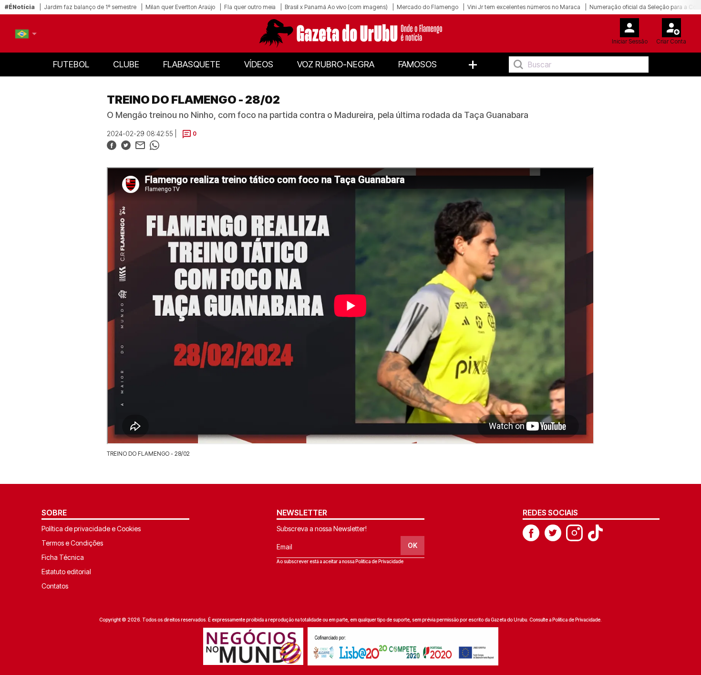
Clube (126, 64)
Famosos (417, 64)
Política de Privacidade (379, 561)
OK (412, 545)
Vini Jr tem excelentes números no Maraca (523, 7)
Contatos (54, 586)
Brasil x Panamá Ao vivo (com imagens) (336, 7)
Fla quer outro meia (250, 7)
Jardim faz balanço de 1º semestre (90, 7)
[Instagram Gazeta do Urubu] (574, 532)
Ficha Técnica (62, 557)
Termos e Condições (72, 543)
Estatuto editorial (66, 572)
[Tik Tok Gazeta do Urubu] (595, 532)
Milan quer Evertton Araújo (180, 7)
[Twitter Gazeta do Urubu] (553, 532)
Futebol (71, 64)
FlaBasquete (191, 64)
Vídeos (258, 64)
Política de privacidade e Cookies (91, 529)
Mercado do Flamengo (427, 7)
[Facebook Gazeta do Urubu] (531, 532)
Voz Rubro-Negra (335, 64)
